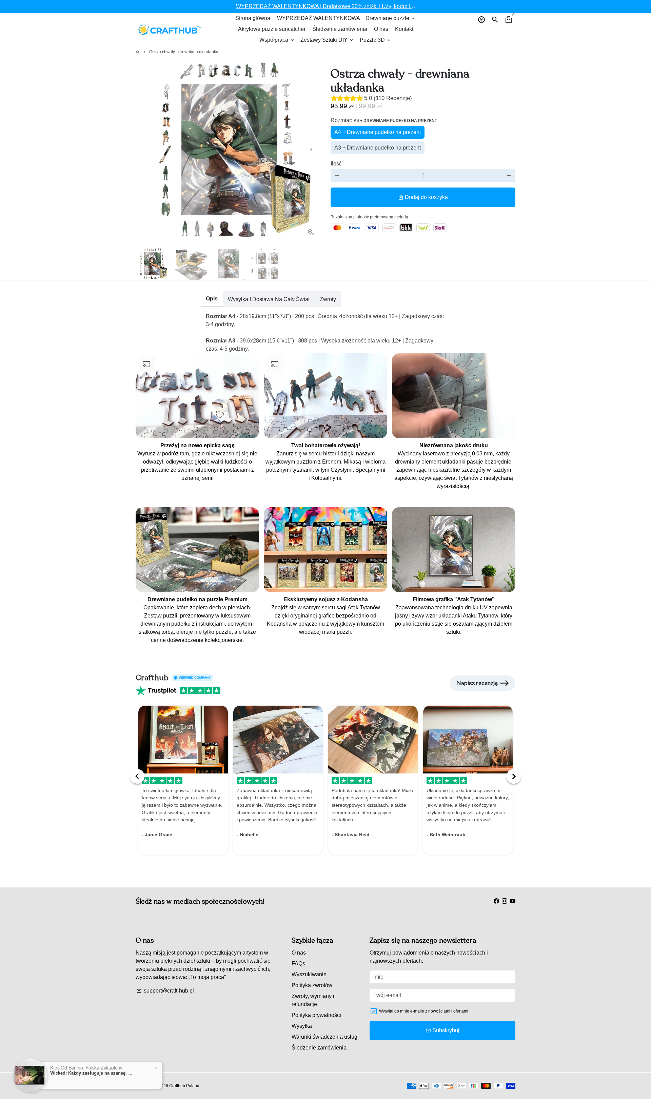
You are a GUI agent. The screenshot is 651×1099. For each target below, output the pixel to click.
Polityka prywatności (316, 1015)
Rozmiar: (384, 120)
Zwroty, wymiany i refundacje (313, 1000)
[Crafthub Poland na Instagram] (504, 901)
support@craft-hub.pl (165, 991)
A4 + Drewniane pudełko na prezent (377, 132)
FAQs (298, 963)
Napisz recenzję (477, 683)
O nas (381, 29)
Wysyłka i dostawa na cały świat (269, 299)
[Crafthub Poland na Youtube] (512, 901)
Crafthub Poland (184, 1085)
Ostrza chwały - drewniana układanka (183, 52)
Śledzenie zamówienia (339, 29)
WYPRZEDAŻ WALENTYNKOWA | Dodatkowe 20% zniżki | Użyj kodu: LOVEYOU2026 (341, 6)
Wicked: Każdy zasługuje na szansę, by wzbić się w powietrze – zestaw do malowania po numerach (92, 1073)
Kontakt (404, 29)
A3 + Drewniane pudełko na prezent (377, 148)
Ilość (336, 163)
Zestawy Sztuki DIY (327, 40)
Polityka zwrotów (312, 985)
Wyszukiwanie (309, 974)
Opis (212, 298)
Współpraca (277, 40)
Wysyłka (302, 1026)
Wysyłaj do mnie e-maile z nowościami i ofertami (423, 1011)
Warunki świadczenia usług (324, 1037)
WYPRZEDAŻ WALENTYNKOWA (318, 18)
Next (311, 149)
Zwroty (328, 299)
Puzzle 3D (376, 40)
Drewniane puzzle (391, 18)
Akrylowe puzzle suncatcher (271, 29)
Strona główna (252, 18)
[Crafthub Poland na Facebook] (496, 901)
